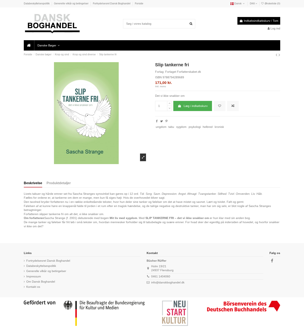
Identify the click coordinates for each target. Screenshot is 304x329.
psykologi (195, 126)
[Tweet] (161, 121)
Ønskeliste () (272, 3)
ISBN (158, 77)
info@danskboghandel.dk (167, 282)
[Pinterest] (166, 121)
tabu (171, 126)
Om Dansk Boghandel (40, 281)
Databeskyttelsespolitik (37, 3)
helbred (208, 126)
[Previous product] (277, 54)
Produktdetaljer (59, 183)
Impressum (33, 276)
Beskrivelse (33, 183)
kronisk (219, 126)
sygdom (181, 126)
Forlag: (159, 71)
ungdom (161, 126)
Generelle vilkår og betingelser (71, 3)
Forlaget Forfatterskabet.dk (183, 71)
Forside (139, 3)
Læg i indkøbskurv (196, 106)
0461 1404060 (160, 276)
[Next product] (279, 54)
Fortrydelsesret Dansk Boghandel (112, 3)
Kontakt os (33, 286)
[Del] (157, 121)
